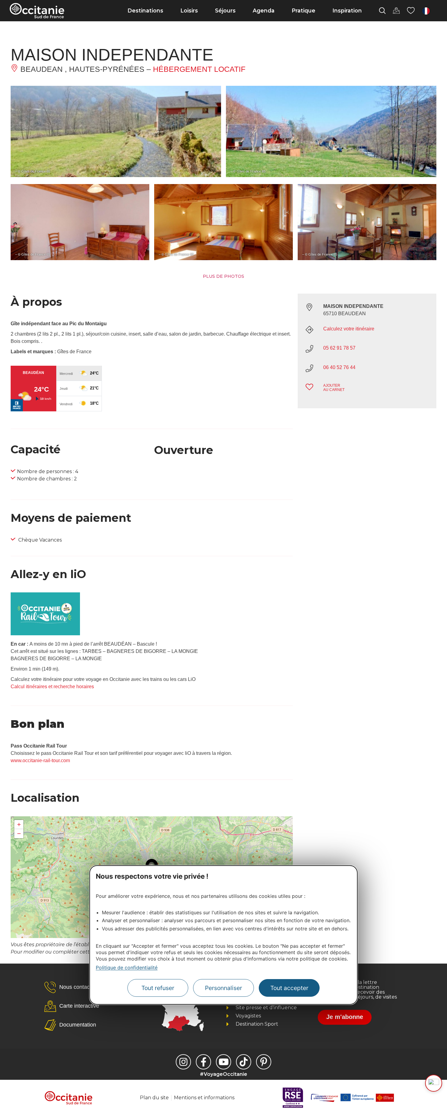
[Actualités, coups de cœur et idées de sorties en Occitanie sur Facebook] (203, 1061)
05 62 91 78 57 (339, 347)
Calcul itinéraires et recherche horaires (52, 686)
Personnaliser (223, 988)
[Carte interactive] (396, 10)
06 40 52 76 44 (339, 367)
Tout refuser (157, 988)
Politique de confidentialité (127, 967)
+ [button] (19, 824)
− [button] (19, 833)
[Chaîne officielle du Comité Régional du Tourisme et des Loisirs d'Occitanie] (223, 1061)
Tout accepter (289, 988)
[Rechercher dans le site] (382, 10)
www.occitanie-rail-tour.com (40, 760)
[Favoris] (411, 10)
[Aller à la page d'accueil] (37, 10)
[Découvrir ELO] (433, 1083)
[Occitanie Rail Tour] (45, 633)
